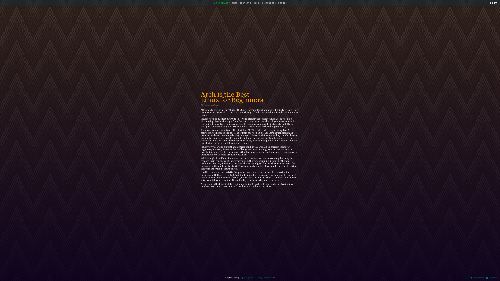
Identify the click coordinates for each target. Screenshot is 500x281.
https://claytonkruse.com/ (251, 278)
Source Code (269, 278)
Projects (245, 2)
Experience (268, 2)
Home (234, 2)
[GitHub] (491, 2)
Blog (256, 2)
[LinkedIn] (495, 2)
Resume (282, 2)
